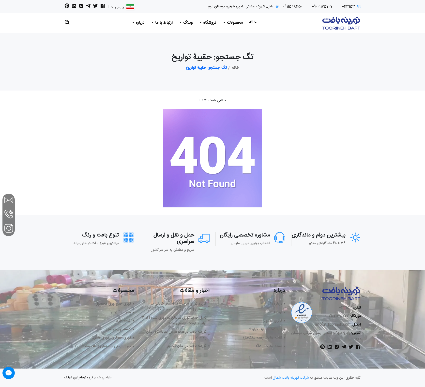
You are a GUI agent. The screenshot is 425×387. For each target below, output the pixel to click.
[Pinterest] (67, 6)
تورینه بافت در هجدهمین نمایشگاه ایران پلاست (176, 334)
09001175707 (322, 7)
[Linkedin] (74, 6)
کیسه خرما (123, 321)
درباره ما (276, 304)
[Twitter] (95, 6)
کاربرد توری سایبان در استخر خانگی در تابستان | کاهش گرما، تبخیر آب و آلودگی (176, 306)
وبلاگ (187, 22)
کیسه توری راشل (118, 329)
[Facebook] (102, 6)
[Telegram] (88, 6)
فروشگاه (209, 22)
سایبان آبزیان (121, 312)
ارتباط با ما (163, 22)
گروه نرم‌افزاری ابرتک (78, 378)
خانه (252, 22)
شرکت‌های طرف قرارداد (265, 329)
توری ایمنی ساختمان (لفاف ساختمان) (103, 346)
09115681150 (293, 7)
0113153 (348, 7)
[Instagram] (81, 6)
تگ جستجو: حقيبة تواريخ (206, 68)
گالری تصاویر (272, 321)
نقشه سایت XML (269, 346)
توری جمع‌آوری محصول (113, 304)
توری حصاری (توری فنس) (111, 338)
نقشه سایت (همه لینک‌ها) (262, 338)
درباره (140, 22)
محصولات (234, 22)
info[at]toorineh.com (332, 325)
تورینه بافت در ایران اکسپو (186, 346)
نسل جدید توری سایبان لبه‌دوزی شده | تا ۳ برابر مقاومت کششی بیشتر (174, 320)
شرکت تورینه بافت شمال (291, 378)
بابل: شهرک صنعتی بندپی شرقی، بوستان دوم (240, 7)
